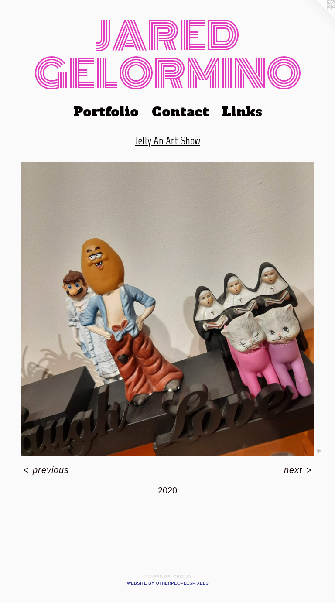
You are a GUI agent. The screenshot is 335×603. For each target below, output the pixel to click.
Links (242, 112)
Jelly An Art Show (167, 140)
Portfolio (106, 112)
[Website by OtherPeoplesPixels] (317, 17)
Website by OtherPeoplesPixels (168, 583)
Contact (180, 112)
